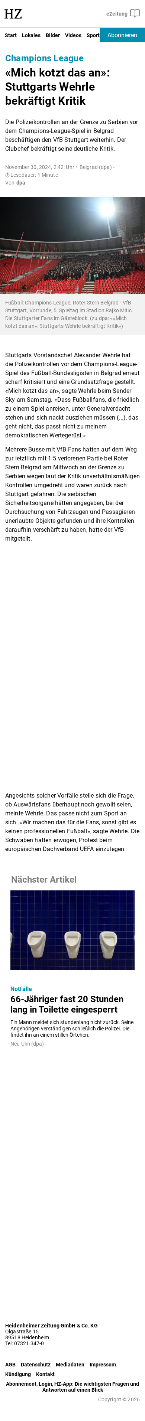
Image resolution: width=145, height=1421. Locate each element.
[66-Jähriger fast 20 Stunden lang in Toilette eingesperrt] (72, 932)
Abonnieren (122, 35)
